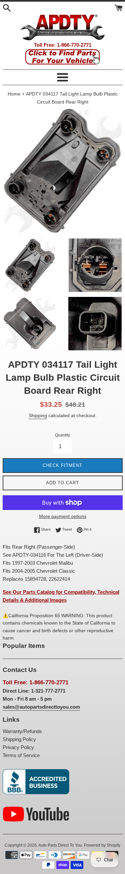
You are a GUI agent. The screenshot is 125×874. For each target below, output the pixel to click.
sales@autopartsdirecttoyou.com (41, 707)
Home (14, 94)
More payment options (62, 516)
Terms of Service (21, 755)
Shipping (38, 415)
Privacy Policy (18, 747)
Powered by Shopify (102, 845)
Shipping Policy (19, 739)
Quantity (62, 435)
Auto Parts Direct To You (60, 845)
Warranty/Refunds (22, 731)
